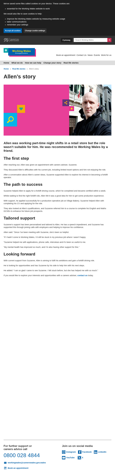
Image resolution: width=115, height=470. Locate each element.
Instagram (71, 452)
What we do (17, 63)
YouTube (70, 457)
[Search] (109, 40)
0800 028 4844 (22, 455)
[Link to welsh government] (11, 40)
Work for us (106, 55)
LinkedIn (102, 452)
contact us (82, 275)
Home (6, 63)
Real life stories (71, 63)
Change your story (52, 63)
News (90, 55)
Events (97, 55)
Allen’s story (34, 69)
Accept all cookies (13, 31)
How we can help (33, 63)
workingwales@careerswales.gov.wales (29, 462)
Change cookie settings (35, 31)
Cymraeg (66, 40)
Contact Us (81, 55)
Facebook (87, 452)
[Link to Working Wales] (20, 52)
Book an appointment (65, 55)
